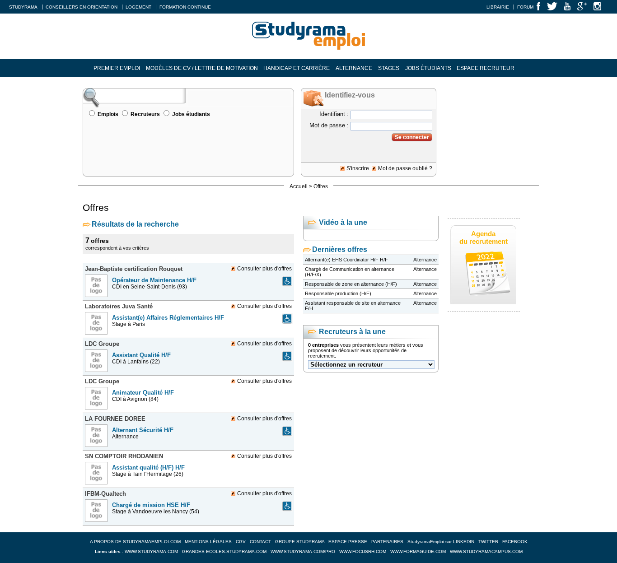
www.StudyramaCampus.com (486, 551)
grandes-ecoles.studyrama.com (224, 551)
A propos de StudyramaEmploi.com (135, 541)
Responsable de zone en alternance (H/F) (351, 284)
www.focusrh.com (362, 551)
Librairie (497, 7)
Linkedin (463, 541)
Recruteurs (145, 114)
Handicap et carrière (296, 68)
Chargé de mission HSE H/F (151, 505)
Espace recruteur (485, 68)
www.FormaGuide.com (418, 551)
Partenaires (387, 541)
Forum (525, 7)
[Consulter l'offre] (97, 300)
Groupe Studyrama (299, 541)
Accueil (299, 186)
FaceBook (515, 541)
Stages (388, 68)
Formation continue (185, 7)
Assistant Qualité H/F (141, 355)
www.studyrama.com (151, 551)
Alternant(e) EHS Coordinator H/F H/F (346, 259)
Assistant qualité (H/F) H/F (148, 467)
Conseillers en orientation (81, 7)
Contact (260, 541)
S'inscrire (357, 168)
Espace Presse (347, 541)
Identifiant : (334, 114)
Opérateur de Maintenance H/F (154, 280)
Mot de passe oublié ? (405, 168)
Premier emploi (116, 68)
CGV (241, 541)
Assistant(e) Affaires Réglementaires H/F (168, 317)
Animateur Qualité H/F (143, 392)
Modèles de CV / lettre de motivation (202, 68)
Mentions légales (208, 541)
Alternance (354, 68)
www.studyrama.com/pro (303, 551)
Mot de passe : (329, 125)
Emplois (108, 114)
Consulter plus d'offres (264, 268)
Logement (138, 7)
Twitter (489, 541)
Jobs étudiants (428, 68)
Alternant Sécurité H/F (142, 430)
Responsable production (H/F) (338, 293)
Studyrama (23, 7)
